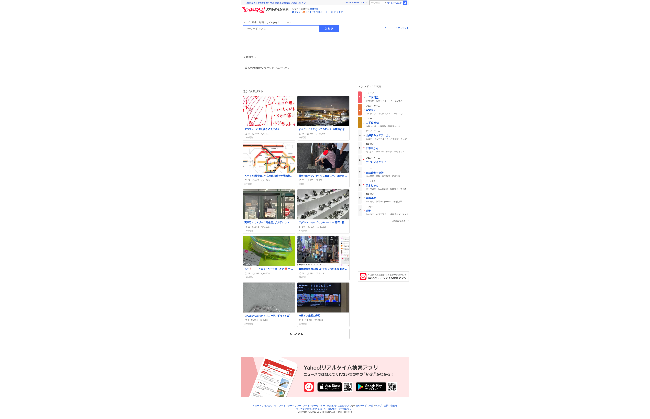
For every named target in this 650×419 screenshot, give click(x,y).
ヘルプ (364, 2)
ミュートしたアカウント (397, 28)
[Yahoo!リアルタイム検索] (265, 8)
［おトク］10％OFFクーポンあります (324, 12)
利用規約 (331, 405)
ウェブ (246, 22)
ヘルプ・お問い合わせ (386, 405)
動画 (261, 22)
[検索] (405, 3)
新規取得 (314, 8)
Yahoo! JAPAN (351, 2)
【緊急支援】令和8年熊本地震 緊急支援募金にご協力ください (275, 3)
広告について (344, 405)
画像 (254, 22)
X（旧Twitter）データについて (339, 409)
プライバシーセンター (314, 405)
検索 (330, 28)
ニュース (286, 22)
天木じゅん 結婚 (394, 3)
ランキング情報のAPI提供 (309, 409)
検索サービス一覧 (364, 405)
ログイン (296, 12)
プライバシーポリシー (290, 405)
